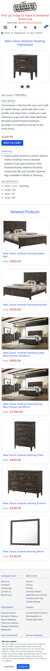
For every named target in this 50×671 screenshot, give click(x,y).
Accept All (23, 666)
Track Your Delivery (10, 623)
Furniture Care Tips (35, 598)
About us (5, 581)
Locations (5, 584)
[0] (45, 27)
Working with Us (33, 616)
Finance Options (8, 612)
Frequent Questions (10, 626)
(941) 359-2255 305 (32, 22)
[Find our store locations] (15, 27)
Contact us (6, 591)
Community (6, 588)
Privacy (29, 584)
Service (29, 581)
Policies (29, 588)
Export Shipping (8, 619)
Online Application (34, 619)
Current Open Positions (37, 612)
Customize (9, 666)
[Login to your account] (35, 27)
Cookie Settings (33, 601)
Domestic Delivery (9, 616)
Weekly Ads (6, 629)
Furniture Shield (33, 591)
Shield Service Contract (36, 595)
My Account (6, 595)
